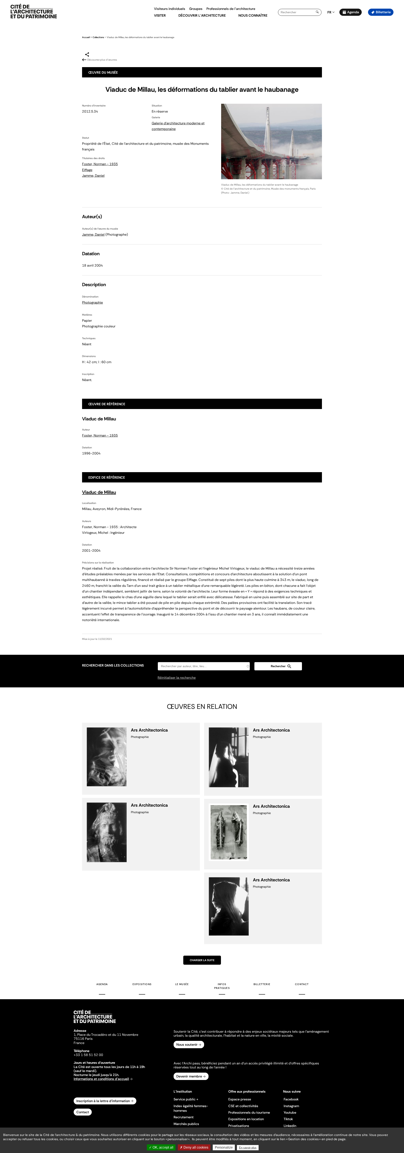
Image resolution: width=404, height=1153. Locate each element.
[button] (398, 74)
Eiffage (87, 170)
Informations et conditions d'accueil (101, 1079)
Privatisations (238, 1126)
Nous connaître (252, 15)
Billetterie (383, 12)
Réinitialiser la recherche (177, 677)
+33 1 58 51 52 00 (88, 1055)
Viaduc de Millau (99, 492)
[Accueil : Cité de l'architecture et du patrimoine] (34, 11)
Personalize (224, 1147)
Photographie (92, 302)
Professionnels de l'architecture (230, 9)
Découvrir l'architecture (202, 15)
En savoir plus (247, 1147)
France (79, 1043)
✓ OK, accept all (161, 1147)
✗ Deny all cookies (194, 1147)
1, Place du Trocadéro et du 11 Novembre (106, 1034)
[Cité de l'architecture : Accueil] (95, 1023)
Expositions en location (246, 1119)
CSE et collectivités (243, 1106)
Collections (98, 37)
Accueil (86, 37)
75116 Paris (83, 1038)
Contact (302, 984)
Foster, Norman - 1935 (100, 164)
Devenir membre (189, 1076)
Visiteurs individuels (169, 9)
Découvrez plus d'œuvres (102, 59)
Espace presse (239, 1099)
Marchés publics (186, 1124)
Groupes (195, 9)
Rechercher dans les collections (113, 665)
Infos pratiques (222, 986)
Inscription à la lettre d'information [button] (103, 1101)
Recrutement (184, 1117)
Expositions (142, 984)
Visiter (160, 15)
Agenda (353, 12)
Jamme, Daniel (93, 175)
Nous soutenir (187, 1044)
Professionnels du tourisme (249, 1112)
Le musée (182, 984)
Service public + (186, 1099)
